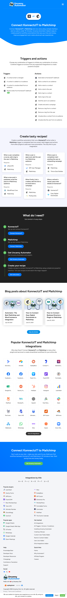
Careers (36, 559)
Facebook (4, 571)
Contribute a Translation (10, 562)
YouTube (9, 571)
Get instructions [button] (14, 274)
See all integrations (33, 433)
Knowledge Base (8, 550)
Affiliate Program (39, 556)
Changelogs (6, 559)
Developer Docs (8, 553)
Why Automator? (39, 553)
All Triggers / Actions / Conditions (44, 526)
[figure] (4, 78)
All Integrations (38, 523)
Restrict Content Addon (41, 538)
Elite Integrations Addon (41, 543)
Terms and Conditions (14, 591)
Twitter (7, 571)
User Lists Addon (39, 540)
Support (5, 565)
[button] (63, 4)
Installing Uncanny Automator (43, 529)
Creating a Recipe (39, 532)
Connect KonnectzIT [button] (16, 233)
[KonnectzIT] (29, 16)
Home (36, 550)
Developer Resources (9, 556)
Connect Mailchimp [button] (16, 246)
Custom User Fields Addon (42, 535)
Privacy (5, 591)
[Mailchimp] (37, 16)
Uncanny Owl (17, 581)
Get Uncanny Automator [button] (17, 259)
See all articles (33, 332)
